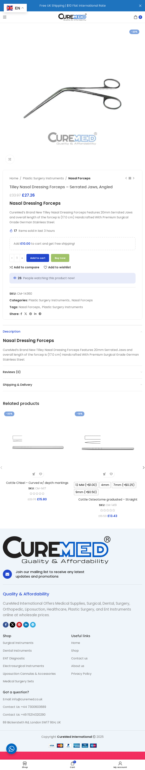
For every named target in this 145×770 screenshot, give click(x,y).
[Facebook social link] (21, 313)
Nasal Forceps (79, 178)
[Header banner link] (67, 5)
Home (13, 178)
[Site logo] (72, 17)
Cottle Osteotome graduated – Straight (107, 499)
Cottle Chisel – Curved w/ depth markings (37, 483)
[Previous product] (126, 178)
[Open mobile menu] (4, 17)
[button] (34, 474)
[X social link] (25, 313)
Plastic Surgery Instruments (43, 178)
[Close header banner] (140, 5)
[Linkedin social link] (35, 313)
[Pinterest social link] (30, 313)
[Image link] (56, 550)
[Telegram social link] (40, 313)
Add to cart (37, 258)
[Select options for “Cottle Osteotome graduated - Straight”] (104, 474)
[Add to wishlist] (40, 474)
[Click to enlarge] (10, 159)
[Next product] (134, 178)
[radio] (86, 485)
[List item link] (34, 642)
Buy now (60, 258)
